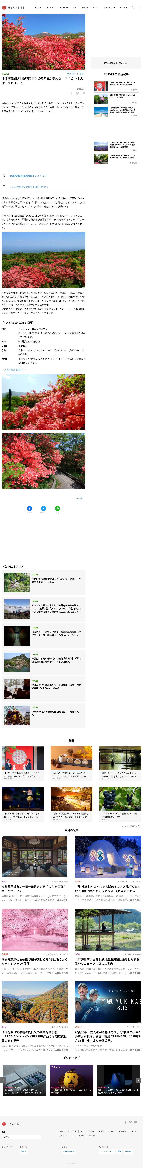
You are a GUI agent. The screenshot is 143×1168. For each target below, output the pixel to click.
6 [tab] (82, 1099)
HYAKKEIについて (66, 1135)
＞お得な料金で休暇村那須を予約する (29, 187)
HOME (38, 8)
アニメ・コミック (107, 1151)
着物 (119, 1151)
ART (75, 8)
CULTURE (64, 8)
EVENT (96, 8)
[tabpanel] (71, 1080)
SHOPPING (109, 8)
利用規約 (80, 1135)
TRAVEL (50, 8)
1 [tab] (61, 1099)
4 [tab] (73, 1099)
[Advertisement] (43, 537)
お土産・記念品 (68, 1151)
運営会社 (91, 1135)
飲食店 (23, 1151)
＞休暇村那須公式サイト (14, 370)
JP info (123, 8)
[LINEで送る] (84, 93)
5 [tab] (77, 1099)
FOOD (85, 8)
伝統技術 (128, 1151)
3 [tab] (69, 1099)
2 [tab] (65, 1099)
